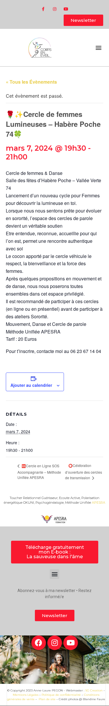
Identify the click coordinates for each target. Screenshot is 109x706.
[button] (98, 47)
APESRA (98, 502)
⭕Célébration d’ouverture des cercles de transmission (83, 471)
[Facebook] (38, 642)
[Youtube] (66, 9)
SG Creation (94, 690)
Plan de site (47, 699)
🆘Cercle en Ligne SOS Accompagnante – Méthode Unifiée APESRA (39, 471)
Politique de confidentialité (61, 695)
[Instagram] (54, 9)
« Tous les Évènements (31, 81)
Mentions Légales (25, 695)
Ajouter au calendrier (31, 385)
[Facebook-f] (43, 9)
